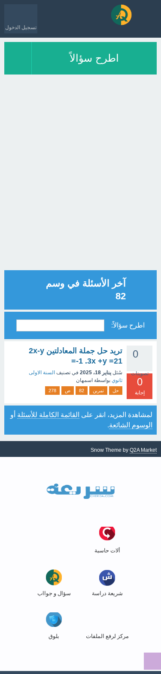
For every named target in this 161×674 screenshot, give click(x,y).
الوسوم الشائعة (130, 425)
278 (52, 390)
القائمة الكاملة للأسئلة (48, 414)
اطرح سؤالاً (94, 58)
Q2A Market (143, 450)
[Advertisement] (80, 190)
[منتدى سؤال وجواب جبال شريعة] (121, 14)
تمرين (98, 390)
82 (81, 390)
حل (115, 390)
